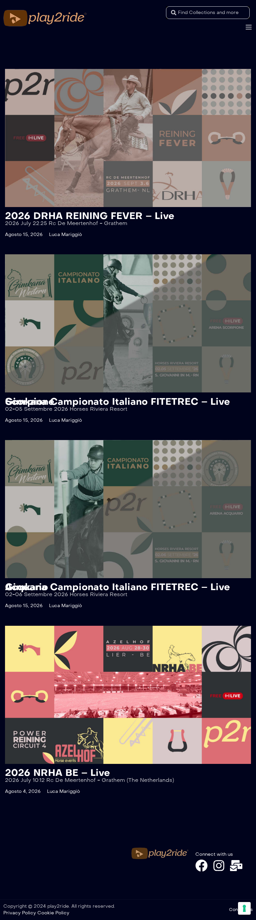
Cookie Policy (53, 913)
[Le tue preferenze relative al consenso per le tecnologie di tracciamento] (244, 908)
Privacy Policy (19, 913)
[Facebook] (201, 865)
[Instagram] (219, 865)
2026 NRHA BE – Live (57, 773)
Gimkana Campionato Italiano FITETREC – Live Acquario (117, 587)
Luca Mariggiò (65, 234)
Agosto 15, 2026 (24, 234)
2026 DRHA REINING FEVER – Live (89, 216)
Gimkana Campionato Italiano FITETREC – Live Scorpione (117, 401)
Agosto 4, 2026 (23, 791)
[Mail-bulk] (236, 865)
